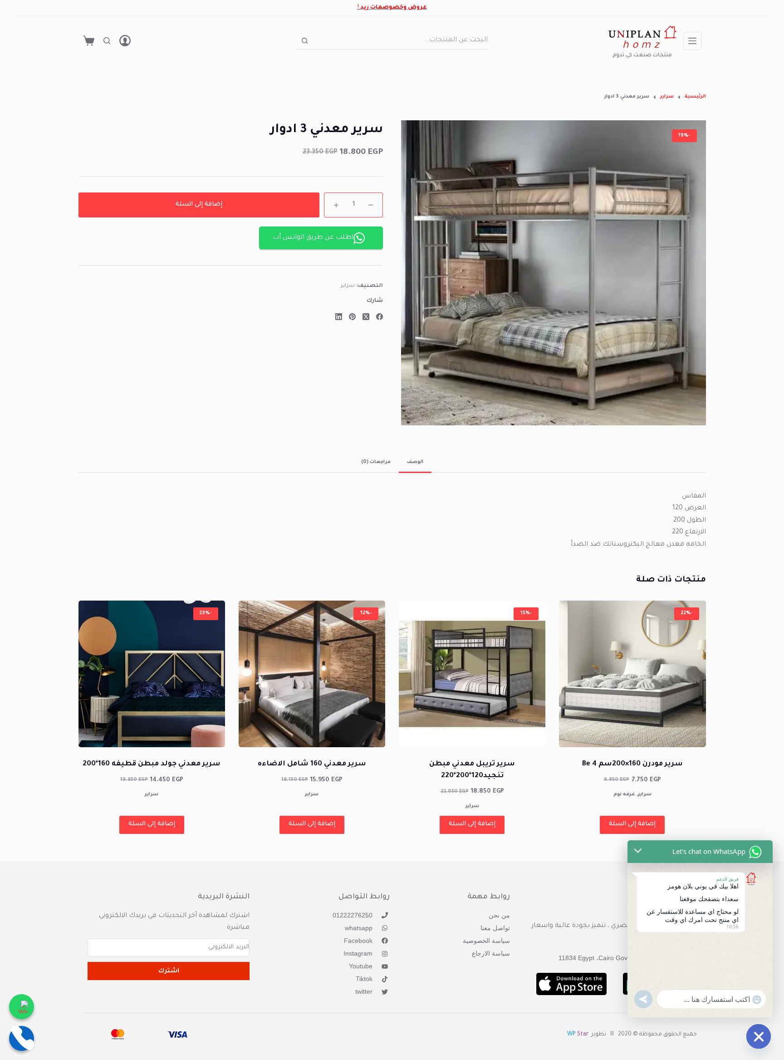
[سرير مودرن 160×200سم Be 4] (632, 674)
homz (642, 46)
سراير (348, 287)
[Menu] (692, 41)
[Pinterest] (352, 316)
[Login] (125, 40)
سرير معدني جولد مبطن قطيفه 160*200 (151, 764)
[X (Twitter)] (366, 316)
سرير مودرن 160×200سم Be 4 (632, 764)
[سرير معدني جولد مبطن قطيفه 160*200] (151, 674)
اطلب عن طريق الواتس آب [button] (313, 238)
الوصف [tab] (415, 462)
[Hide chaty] (758, 1036)
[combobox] (400, 40)
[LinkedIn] (338, 316)
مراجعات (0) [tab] (376, 462)
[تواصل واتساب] (21, 1006)
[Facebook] (379, 316)
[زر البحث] (304, 40)
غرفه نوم (624, 794)
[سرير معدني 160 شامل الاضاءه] (312, 674)
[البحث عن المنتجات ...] (106, 40)
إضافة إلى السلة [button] (632, 824)
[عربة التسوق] (88, 40)
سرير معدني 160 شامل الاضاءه (312, 764)
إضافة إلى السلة (199, 204)
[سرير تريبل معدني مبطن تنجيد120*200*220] (472, 674)
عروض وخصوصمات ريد (393, 8)
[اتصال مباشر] (21, 1038)
